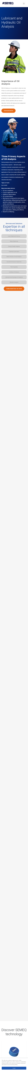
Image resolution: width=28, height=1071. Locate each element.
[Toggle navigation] (24, 3)
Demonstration (8, 110)
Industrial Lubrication (14, 251)
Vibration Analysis (14, 282)
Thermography (14, 267)
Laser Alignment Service (14, 236)
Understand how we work (14, 288)
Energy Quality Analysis (14, 246)
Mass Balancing (14, 241)
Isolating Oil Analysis (14, 272)
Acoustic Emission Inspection (14, 261)
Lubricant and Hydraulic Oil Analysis (14, 277)
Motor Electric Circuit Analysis (14, 256)
